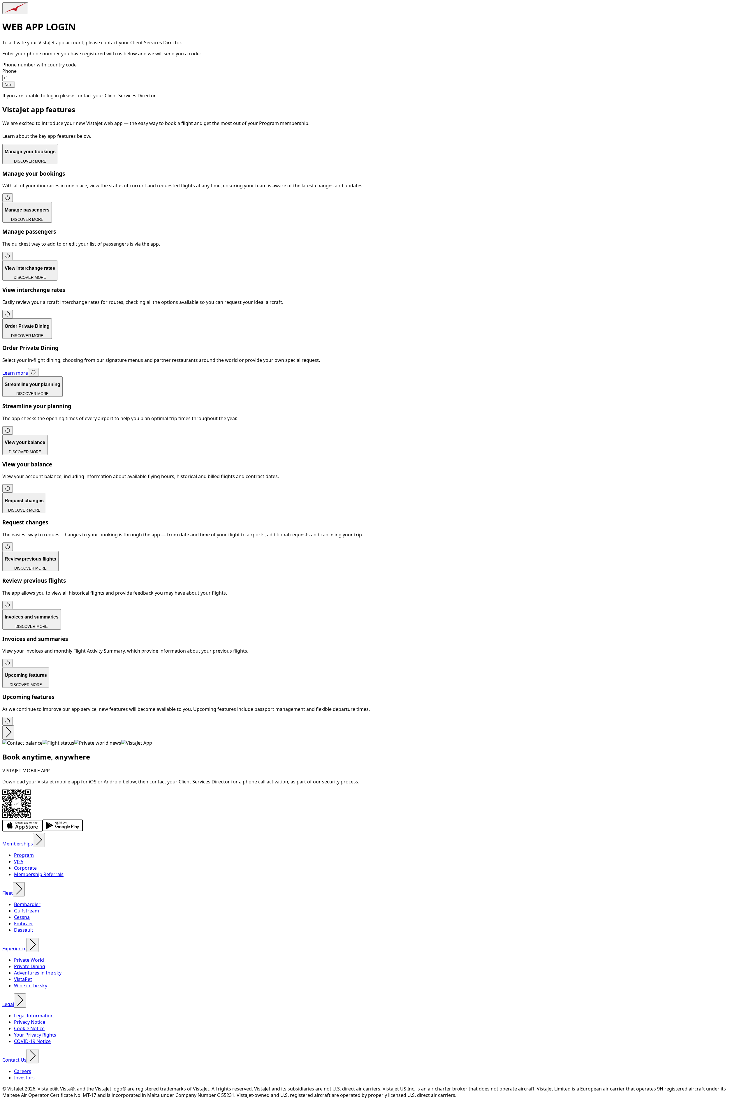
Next (9, 84)
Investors (24, 1077)
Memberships (17, 844)
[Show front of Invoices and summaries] (7, 663)
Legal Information (34, 1015)
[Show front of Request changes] (7, 546)
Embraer (23, 923)
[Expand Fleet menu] (19, 889)
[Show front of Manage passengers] (7, 256)
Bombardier (27, 904)
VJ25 (18, 861)
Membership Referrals (39, 874)
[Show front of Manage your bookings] (7, 197)
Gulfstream (26, 911)
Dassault (23, 930)
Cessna (22, 917)
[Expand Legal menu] (20, 1000)
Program (24, 855)
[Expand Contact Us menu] (32, 1056)
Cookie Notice (29, 1028)
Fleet (7, 893)
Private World (29, 960)
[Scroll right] (8, 732)
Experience (14, 948)
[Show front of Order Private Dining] (33, 372)
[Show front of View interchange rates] (7, 314)
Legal (8, 1004)
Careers (22, 1071)
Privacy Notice (29, 1022)
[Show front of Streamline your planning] (7, 430)
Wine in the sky (30, 985)
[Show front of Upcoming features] (7, 721)
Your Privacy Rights (35, 1035)
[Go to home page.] (15, 8)
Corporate (25, 868)
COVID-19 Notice (32, 1041)
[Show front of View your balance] (7, 488)
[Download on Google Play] (63, 830)
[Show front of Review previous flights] (7, 605)
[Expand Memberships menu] (39, 840)
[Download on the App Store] (22, 830)
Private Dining (29, 966)
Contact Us (14, 1060)
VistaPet (23, 979)
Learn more (15, 373)
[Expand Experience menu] (32, 945)
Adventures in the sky (37, 973)
